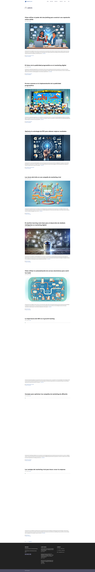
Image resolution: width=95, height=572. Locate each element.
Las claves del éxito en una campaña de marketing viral (43, 177)
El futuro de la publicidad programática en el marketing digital (45, 65)
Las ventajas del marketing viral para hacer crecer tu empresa (45, 469)
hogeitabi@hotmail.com (61, 552)
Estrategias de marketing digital (30, 167)
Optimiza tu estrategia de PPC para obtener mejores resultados (45, 131)
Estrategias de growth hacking (30, 384)
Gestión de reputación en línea (30, 55)
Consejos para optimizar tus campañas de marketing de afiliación (46, 394)
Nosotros (51, 1)
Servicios (55, 1)
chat (68, 1)
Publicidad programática (29, 73)
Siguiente (31, 541)
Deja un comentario (28, 56)
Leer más (44, 53)
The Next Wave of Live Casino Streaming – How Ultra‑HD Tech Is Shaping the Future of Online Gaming (47, 549)
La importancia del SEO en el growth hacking (40, 319)
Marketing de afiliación (28, 459)
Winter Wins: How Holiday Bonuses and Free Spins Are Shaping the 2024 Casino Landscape (47, 561)
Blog (65, 1)
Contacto (61, 1)
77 (27, 541)
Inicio (48, 1)
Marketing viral (27, 213)
